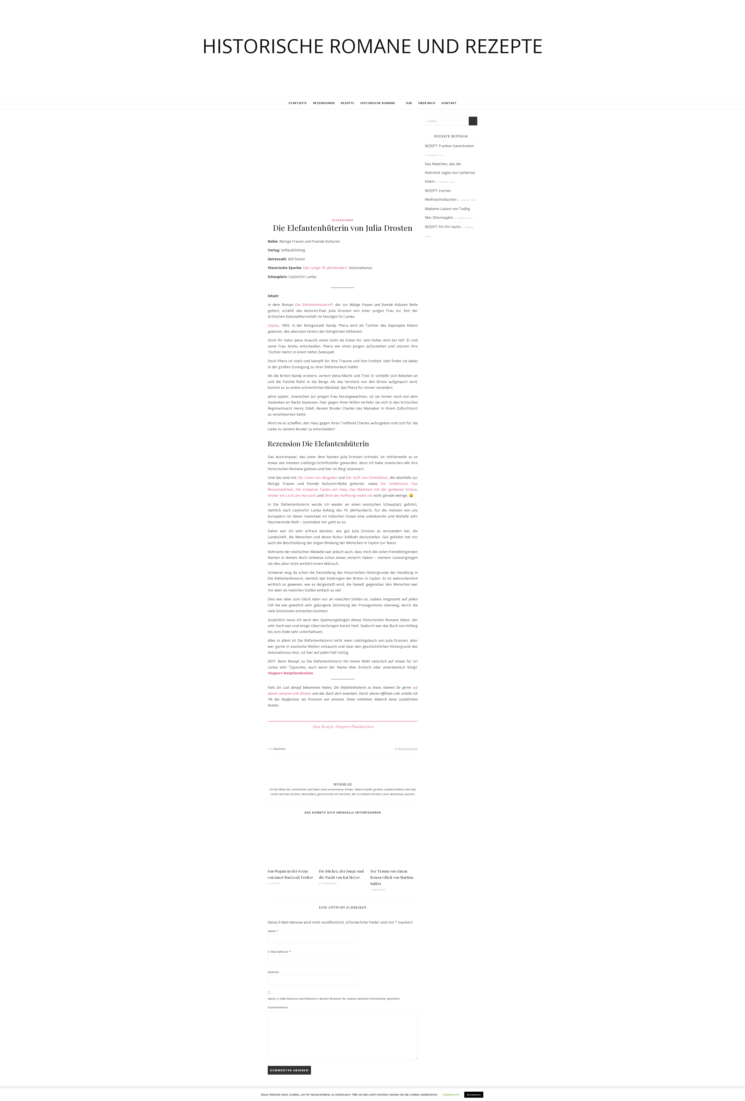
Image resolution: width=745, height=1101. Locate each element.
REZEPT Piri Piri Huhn (443, 226)
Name (273, 931)
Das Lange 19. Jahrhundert (325, 267)
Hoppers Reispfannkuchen (290, 673)
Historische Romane (377, 103)
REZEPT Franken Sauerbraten (449, 145)
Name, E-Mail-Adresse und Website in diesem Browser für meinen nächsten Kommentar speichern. (334, 998)
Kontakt (449, 103)
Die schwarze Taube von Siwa (321, 489)
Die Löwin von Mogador (317, 477)
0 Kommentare (406, 749)
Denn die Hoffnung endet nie (348, 495)
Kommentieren (278, 1007)
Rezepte (347, 103)
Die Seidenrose (393, 483)
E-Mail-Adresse (279, 951)
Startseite (297, 103)
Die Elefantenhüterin (313, 304)
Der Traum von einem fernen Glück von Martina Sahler (391, 877)
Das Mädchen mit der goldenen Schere (383, 489)
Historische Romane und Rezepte (372, 45)
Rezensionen (324, 103)
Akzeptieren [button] (474, 1094)
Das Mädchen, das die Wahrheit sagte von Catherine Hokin (450, 173)
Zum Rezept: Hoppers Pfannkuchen (342, 726)
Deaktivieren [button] (451, 1094)
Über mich (426, 103)
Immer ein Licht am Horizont (292, 495)
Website (273, 972)
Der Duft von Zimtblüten (367, 477)
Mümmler (280, 749)
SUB (409, 103)
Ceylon (273, 325)
